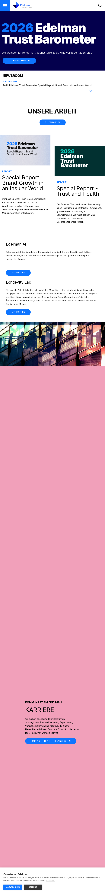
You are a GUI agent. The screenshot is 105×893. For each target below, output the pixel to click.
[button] (5, 5)
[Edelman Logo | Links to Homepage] (17, 6)
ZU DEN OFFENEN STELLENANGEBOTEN (51, 741)
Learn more (50, 880)
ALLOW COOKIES (13, 887)
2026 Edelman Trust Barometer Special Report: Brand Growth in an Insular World (47, 85)
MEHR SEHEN (18, 312)
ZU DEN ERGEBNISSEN (19, 60)
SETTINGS (33, 887)
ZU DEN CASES (52, 122)
